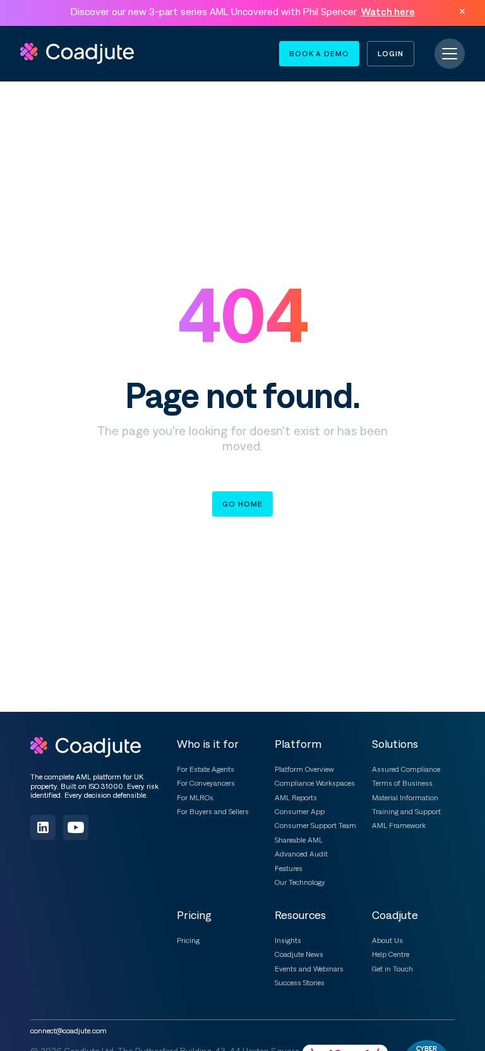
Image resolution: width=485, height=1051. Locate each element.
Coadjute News (299, 954)
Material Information (405, 797)
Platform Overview (304, 769)
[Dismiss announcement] (462, 11)
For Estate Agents (205, 769)
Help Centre (390, 954)
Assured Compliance (406, 769)
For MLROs (195, 797)
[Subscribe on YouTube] (75, 827)
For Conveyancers (206, 783)
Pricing (188, 940)
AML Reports (296, 797)
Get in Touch (392, 968)
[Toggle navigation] (449, 54)
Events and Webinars (309, 968)
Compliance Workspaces (315, 783)
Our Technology (300, 882)
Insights (288, 940)
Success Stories (300, 982)
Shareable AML (299, 840)
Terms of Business (402, 783)
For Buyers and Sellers (213, 811)
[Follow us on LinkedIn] (43, 827)
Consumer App (300, 811)
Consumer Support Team (315, 825)
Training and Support (406, 811)
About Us (387, 940)
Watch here (388, 11)
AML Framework (399, 825)
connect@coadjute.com (68, 1030)
